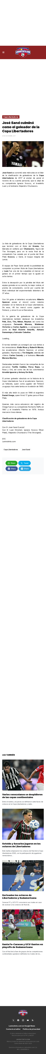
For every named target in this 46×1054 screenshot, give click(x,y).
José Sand (26, 449)
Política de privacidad (31, 1029)
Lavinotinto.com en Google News (22, 1026)
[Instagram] (23, 1020)
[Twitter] (13, 1020)
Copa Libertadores (10, 117)
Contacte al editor (13, 1029)
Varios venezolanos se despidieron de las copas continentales (22, 796)
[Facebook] (18, 1020)
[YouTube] (28, 1020)
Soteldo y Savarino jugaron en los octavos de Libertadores (21, 845)
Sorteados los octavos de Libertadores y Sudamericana (19, 896)
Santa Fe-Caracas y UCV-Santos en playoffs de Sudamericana (22, 945)
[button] (3, 52)
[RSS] (32, 1020)
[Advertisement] (23, 23)
